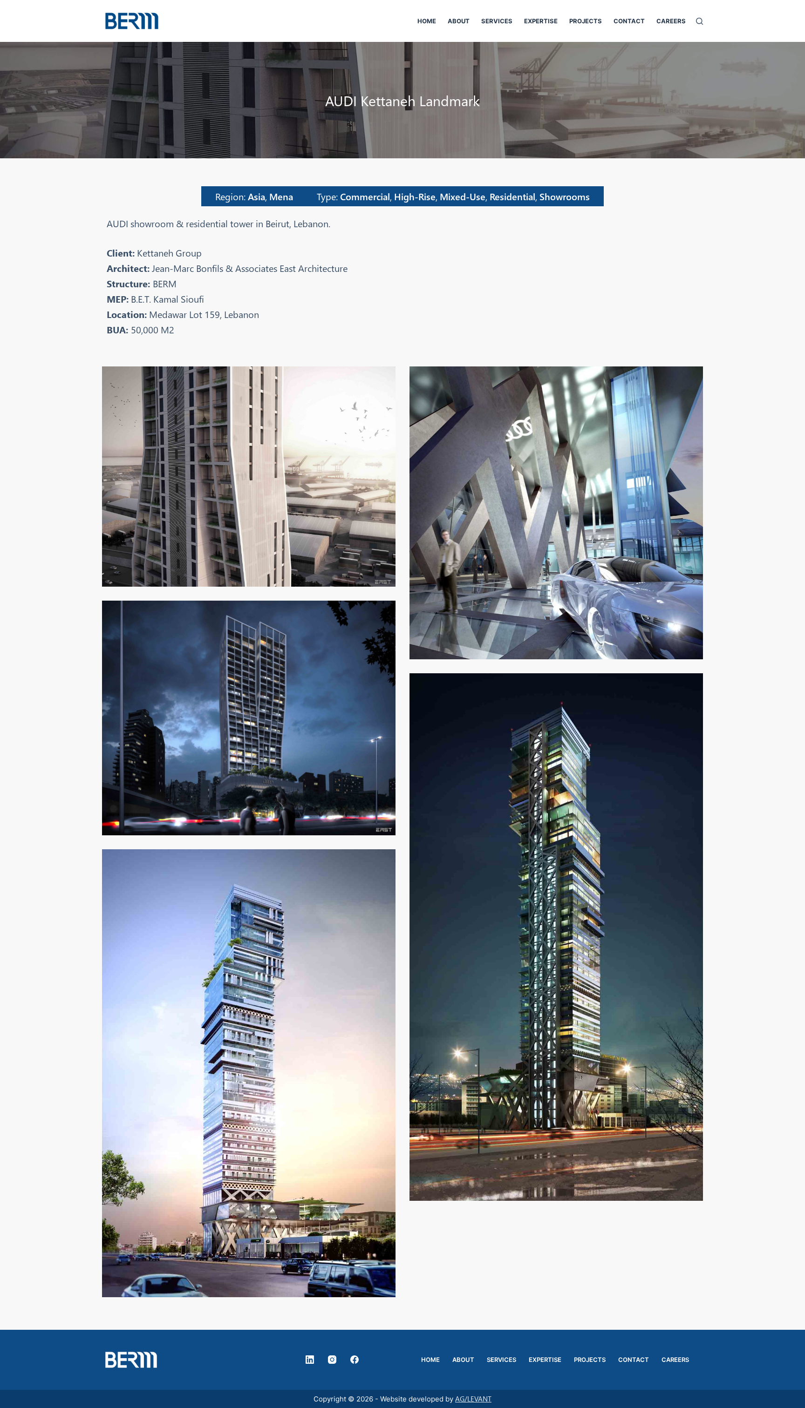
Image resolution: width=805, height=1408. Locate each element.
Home (426, 21)
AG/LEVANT (473, 1398)
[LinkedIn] (310, 1359)
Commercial (365, 196)
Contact (629, 21)
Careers (671, 21)
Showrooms (564, 196)
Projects (585, 21)
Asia (256, 196)
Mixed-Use (462, 196)
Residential (512, 196)
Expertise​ (541, 21)
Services (496, 21)
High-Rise (415, 196)
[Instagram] (332, 1359)
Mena (281, 196)
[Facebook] (354, 1359)
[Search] (699, 21)
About (459, 21)
